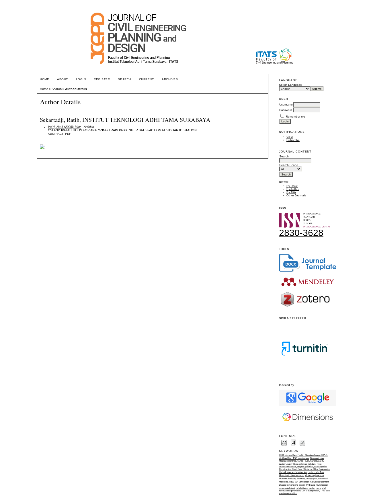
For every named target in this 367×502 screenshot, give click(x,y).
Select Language (290, 84)
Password (285, 110)
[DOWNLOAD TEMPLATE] (307, 271)
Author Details (76, 89)
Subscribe (293, 140)
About (62, 79)
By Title (291, 192)
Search (124, 79)
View (289, 136)
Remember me (295, 116)
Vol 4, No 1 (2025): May (64, 126)
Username (286, 104)
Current (146, 79)
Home (44, 79)
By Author (292, 189)
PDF (68, 133)
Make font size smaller (284, 442)
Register (102, 79)
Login (81, 79)
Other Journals (296, 195)
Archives (170, 79)
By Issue (292, 185)
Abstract (55, 133)
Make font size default (293, 442)
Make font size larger (302, 442)
